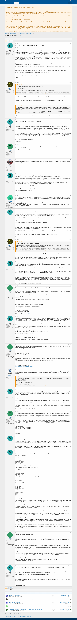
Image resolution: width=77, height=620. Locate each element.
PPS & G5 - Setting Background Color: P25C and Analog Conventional (24, 599)
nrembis (10, 165)
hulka (68, 596)
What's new (22, 2)
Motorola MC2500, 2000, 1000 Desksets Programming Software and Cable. (25, 609)
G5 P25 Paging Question (14, 606)
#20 (70, 565)
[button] (13, 3)
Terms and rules (59, 618)
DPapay (10, 201)
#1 (70, 43)
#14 (70, 369)
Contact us (54, 618)
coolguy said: (18, 84)
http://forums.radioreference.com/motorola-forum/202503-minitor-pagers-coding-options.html (43, 363)
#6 (70, 173)
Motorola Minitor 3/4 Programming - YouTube (24, 366)
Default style (8, 618)
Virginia (13, 54)
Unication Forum (20, 600)
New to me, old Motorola (14, 602)
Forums (16, 2)
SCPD (7, 37)
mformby (10, 375)
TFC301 (10, 150)
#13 (70, 344)
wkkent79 (10, 610)
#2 (70, 82)
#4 (70, 144)
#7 (70, 195)
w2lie (68, 606)
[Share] (69, 43)
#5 (70, 159)
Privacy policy (65, 618)
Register (38, 2)
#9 (70, 239)
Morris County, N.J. (11, 207)
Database (33, 2)
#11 (70, 285)
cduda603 (10, 596)
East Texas (12, 380)
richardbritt (67, 599)
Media (27, 2)
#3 (70, 119)
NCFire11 (10, 88)
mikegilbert (67, 603)
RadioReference (9, 2)
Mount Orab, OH (11, 170)
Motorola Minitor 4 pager (29, 313)
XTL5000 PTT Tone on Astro (15, 595)
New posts (7, 4)
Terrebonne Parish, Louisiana (11, 157)
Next (11, 41)
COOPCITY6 (10, 603)
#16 (70, 411)
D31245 (10, 600)
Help (69, 618)
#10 (70, 261)
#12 (70, 316)
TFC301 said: (18, 376)
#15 (70, 389)
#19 (70, 532)
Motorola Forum (19, 596)
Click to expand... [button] (43, 93)
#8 (70, 209)
